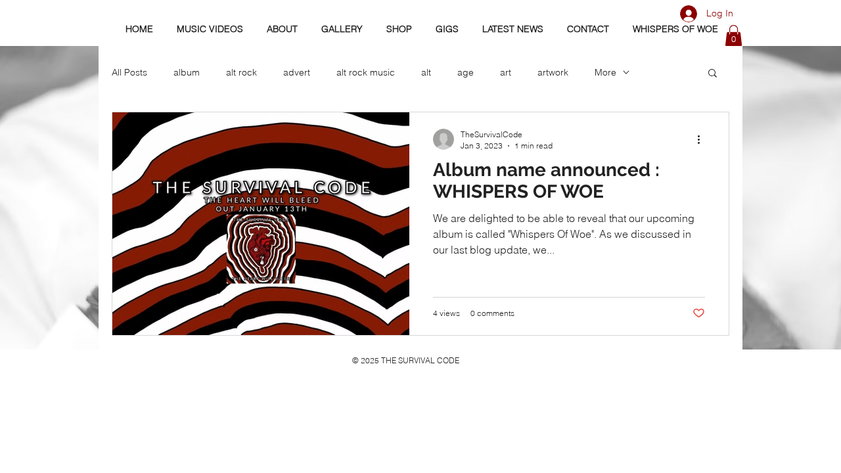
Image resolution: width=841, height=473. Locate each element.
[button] (733, 35)
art (505, 72)
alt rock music (365, 72)
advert (296, 72)
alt (426, 72)
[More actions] (703, 139)
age (465, 72)
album (186, 72)
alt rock (241, 72)
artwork (552, 72)
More (605, 72)
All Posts (129, 72)
